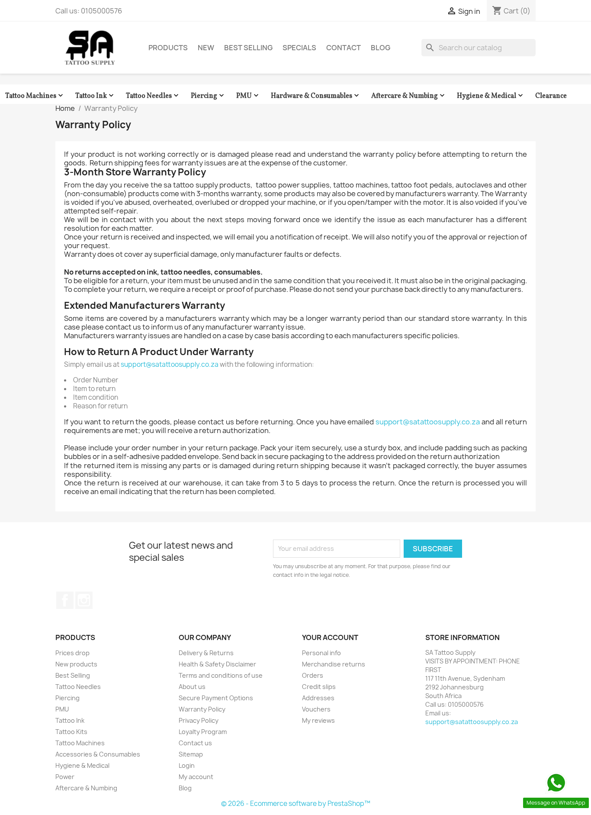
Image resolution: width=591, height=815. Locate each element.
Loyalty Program (203, 732)
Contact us (195, 743)
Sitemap (191, 754)
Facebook (65, 600)
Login (187, 765)
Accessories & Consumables (97, 754)
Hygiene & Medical (491, 96)
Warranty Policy (202, 709)
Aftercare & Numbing (408, 96)
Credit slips (319, 686)
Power (64, 777)
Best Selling (248, 47)
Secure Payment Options (216, 698)
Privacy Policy (198, 720)
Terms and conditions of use (221, 675)
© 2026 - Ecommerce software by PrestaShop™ (295, 803)
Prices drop (72, 653)
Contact (343, 47)
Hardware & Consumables (316, 96)
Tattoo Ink (95, 96)
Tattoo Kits (71, 732)
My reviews (318, 720)
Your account (330, 637)
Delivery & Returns (206, 653)
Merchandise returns (333, 664)
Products (168, 47)
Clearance (551, 96)
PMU (248, 96)
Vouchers (316, 709)
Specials (299, 47)
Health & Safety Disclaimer (217, 664)
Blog (380, 47)
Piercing (208, 96)
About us (192, 686)
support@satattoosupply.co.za (169, 364)
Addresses (318, 698)
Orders (312, 675)
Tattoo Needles (153, 96)
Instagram (84, 600)
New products (76, 664)
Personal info (321, 653)
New (206, 47)
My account (196, 777)
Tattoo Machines (35, 96)
